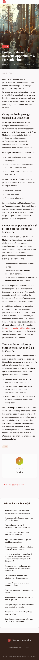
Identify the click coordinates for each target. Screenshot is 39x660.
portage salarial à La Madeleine (17, 328)
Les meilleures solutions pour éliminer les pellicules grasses (16, 576)
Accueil (4, 73)
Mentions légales (15, 647)
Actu (6, 46)
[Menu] (34, 2)
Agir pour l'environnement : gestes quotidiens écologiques (18, 540)
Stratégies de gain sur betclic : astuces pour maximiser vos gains (19, 605)
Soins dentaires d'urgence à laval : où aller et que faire (19, 598)
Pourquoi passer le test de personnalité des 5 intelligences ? (17, 526)
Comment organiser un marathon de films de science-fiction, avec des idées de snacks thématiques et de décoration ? (18, 557)
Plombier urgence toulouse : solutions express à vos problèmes (19, 548)
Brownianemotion (22, 640)
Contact (27, 647)
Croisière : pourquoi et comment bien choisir (19, 591)
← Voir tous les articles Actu (13, 485)
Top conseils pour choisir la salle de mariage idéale (18, 613)
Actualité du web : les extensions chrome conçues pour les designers (18, 511)
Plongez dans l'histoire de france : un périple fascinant (19, 519)
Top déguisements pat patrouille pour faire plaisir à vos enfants (19, 620)
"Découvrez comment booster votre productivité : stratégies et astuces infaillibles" (18, 568)
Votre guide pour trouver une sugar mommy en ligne (18, 584)
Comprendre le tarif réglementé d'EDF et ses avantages (17, 533)
